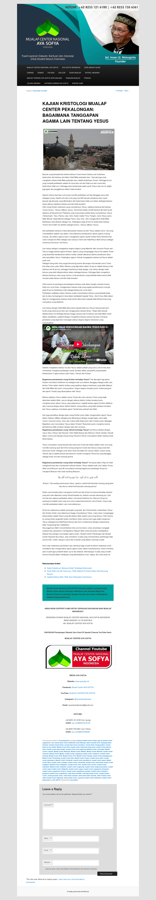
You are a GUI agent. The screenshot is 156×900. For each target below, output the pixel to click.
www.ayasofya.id (82, 681)
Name (47, 838)
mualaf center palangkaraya (102, 756)
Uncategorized (64, 740)
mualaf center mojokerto (91, 754)
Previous (119, 91)
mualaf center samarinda (76, 762)
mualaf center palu (67, 758)
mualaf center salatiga (59, 762)
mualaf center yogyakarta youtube (78, 771)
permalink (74, 780)
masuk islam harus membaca (74, 745)
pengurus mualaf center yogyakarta (54, 773)
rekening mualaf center (90, 773)
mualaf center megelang (73, 754)
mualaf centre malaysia (99, 771)
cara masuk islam (57, 743)
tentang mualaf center (55, 775)
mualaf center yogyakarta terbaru (54, 771)
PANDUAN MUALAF (73, 78)
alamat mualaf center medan (87, 740)
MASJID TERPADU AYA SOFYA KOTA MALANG (44, 78)
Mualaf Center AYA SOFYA (82, 687)
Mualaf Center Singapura (58, 764)
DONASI (41, 72)
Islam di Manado (69, 743)
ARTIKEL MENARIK (92, 72)
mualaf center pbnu (96, 758)
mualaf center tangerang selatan (96, 767)
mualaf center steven (89, 764)
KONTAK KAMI (77, 83)
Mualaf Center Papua (82, 758)
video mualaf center (104, 775)
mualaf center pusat (99, 760)
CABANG (30, 72)
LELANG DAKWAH (33, 83)
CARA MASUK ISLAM (92, 67)
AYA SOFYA (56, 780)
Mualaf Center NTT (69, 756)
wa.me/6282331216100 (81, 723)
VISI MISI (50, 72)
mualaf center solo (74, 764)
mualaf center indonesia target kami (82, 747)
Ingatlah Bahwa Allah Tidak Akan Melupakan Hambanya (69, 577)
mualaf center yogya (76, 769)
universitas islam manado (87, 775)
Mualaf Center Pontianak (64, 760)
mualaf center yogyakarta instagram (96, 769)
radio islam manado (75, 773)
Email (47, 850)
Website (47, 862)
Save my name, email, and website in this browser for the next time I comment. (71, 869)
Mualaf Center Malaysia (62, 751)
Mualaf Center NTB (55, 756)
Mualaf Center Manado (94, 751)
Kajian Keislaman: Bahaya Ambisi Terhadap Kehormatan (69, 568)
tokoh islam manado (71, 775)
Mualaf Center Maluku (78, 751)
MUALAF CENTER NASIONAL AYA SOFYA (42, 67)
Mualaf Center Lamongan (95, 749)
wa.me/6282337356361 (81, 731)
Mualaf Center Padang (84, 756)
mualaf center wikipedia (59, 769)
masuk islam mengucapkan (95, 745)
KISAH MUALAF (75, 72)
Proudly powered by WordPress (78, 891)
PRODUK (87, 78)
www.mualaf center (70, 778)
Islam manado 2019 (93, 743)
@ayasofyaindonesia (82, 699)
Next (127, 91)
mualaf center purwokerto (82, 760)
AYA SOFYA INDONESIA (71, 67)
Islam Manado (81, 743)
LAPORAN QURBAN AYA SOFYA (56, 83)
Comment (48, 805)
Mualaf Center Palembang (51, 758)
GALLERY (62, 72)
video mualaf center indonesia (52, 778)
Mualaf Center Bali (63, 747)
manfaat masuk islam (56, 745)
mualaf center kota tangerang (76, 749)
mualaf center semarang (94, 762)
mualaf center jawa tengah (56, 749)
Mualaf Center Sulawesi (58, 767)
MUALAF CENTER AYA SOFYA (82, 693)
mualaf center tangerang (75, 767)
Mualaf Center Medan (56, 754)
